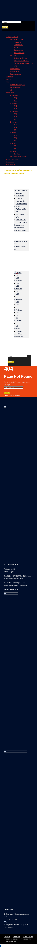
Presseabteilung (19, 53)
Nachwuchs (10, 93)
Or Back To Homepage (12, 395)
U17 (15, 106)
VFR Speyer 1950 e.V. (21, 61)
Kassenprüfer (19, 50)
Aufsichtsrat (18, 45)
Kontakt (7, 937)
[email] (4, 181)
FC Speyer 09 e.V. (12, 37)
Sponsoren (10, 162)
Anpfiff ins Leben (12, 159)
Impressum (16, 937)
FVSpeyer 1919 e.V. (20, 58)
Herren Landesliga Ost (17, 85)
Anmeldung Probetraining (18, 157)
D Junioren (13, 122)
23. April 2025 (9, 927)
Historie (13, 55)
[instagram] (9, 181)
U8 (15, 149)
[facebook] (5, 181)
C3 (15, 119)
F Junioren (13, 143)
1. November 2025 (11, 919)
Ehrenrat (17, 47)
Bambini (13, 151)
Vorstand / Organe (16, 39)
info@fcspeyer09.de (16, 578)
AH (11, 90)
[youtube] (8, 181)
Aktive (8, 82)
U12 (15, 127)
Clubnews (9, 77)
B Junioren (13, 103)
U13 (15, 125)
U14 (15, 117)
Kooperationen (15, 69)
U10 (15, 138)
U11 (15, 135)
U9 (15, 146)
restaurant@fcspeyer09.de (18, 585)
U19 (15, 98)
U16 (15, 109)
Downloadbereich (16, 74)
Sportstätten (10, 165)
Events (8, 79)
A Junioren (14, 95)
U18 (15, 101)
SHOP (9, 176)
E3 (15, 141)
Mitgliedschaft (15, 71)
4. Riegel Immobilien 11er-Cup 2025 (16, 924)
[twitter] (6, 181)
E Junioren (13, 133)
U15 (15, 114)
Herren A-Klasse (15, 87)
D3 (15, 130)
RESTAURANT (20, 176)
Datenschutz (28, 937)
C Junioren (14, 111)
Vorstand (17, 42)
